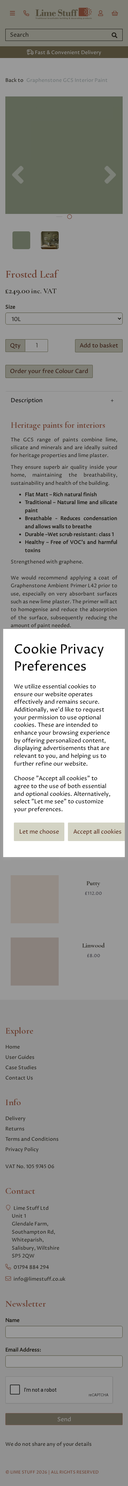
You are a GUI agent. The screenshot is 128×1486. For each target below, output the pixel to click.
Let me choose (39, 832)
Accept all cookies (97, 832)
